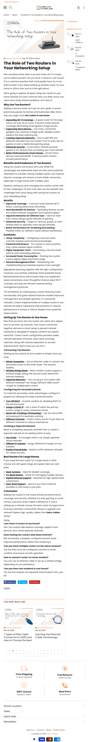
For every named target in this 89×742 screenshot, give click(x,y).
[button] (5, 7)
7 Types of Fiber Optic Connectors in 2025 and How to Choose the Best (18, 637)
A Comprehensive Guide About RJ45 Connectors (80, 54)
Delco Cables (52, 734)
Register (14, 2)
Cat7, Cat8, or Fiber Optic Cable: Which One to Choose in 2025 (80, 41)
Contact (40, 730)
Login (6, 2)
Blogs (48, 730)
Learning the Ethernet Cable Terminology (47, 636)
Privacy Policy (59, 730)
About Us (30, 730)
